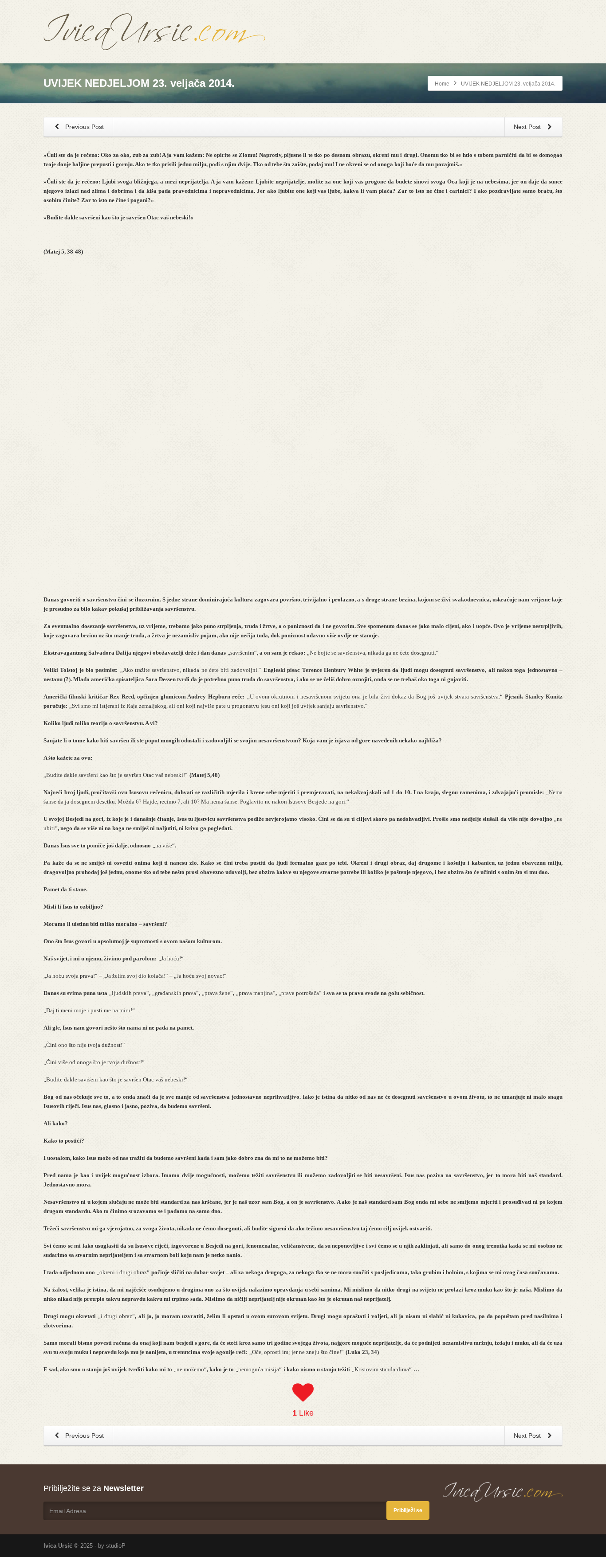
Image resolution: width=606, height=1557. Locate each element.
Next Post (528, 126)
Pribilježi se (408, 1510)
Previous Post (83, 126)
